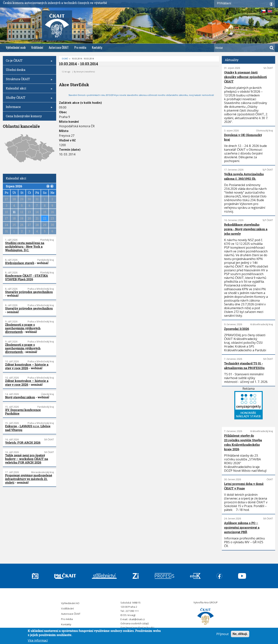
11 (14, 212)
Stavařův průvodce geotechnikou (29, 292)
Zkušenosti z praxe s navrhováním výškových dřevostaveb (22, 328)
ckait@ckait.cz (137, 619)
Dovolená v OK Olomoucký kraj (243, 137)
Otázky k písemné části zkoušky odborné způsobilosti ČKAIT (245, 76)
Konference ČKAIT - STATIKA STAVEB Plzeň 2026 (26, 277)
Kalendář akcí (14, 89)
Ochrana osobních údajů (134, 623)
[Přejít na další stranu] (52, 186)
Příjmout (222, 634)
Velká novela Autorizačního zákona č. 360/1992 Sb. (244, 176)
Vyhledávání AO (70, 603)
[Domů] (205, 616)
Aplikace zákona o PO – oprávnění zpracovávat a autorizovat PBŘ (241, 527)
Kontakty (97, 47)
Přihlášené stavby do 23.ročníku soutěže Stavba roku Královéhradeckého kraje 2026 (243, 442)
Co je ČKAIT (13, 61)
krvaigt (131, 615)
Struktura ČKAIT (16, 80)
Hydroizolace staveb (19, 263)
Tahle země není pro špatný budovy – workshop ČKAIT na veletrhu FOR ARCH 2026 (26, 458)
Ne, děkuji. (240, 633)
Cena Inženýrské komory (24, 116)
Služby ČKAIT (14, 98)
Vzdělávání (37, 47)
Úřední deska (15, 70)
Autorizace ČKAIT (59, 47)
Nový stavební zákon (20, 397)
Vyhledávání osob (16, 47)
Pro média (80, 47)
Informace (12, 108)
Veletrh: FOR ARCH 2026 (22, 443)
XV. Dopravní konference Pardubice (23, 411)
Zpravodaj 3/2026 (236, 329)
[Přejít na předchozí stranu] (48, 186)
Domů (65, 58)
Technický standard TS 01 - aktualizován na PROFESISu (244, 365)
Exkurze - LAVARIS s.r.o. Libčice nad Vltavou (27, 428)
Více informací (38, 640)
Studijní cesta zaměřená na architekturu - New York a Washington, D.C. (24, 246)
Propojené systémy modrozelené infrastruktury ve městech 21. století (28, 478)
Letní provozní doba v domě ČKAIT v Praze (244, 486)
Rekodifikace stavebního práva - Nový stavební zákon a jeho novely (245, 229)
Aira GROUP (211, 602)
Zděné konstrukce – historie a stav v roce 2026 (26, 366)
